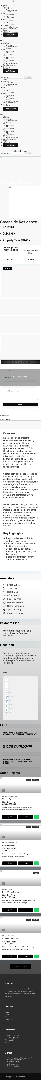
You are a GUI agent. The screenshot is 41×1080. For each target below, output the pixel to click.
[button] (20, 40)
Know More (9, 8)
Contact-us (9, 1019)
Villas (7, 16)
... (30, 809)
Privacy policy (9, 1040)
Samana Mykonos (10, 939)
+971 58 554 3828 (5, 419)
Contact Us (6, 31)
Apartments (10, 15)
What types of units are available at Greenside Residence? (20, 733)
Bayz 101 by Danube (11, 892)
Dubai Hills (9, 233)
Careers (8, 12)
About (7, 1014)
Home (5, 5)
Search (2, 77)
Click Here (10, 34)
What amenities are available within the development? (17, 747)
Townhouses (10, 18)
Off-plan (26, 240)
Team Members (11, 10)
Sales (10, 796)
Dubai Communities (9, 28)
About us (6, 7)
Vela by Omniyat (9, 799)
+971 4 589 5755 (4, 415)
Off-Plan (6, 25)
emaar (10, 226)
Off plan (14, 796)
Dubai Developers (12, 27)
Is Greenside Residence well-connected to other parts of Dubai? (17, 761)
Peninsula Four (8, 845)
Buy (4, 13)
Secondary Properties (12, 1035)
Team (7, 1017)
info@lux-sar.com (12, 1064)
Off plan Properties (11, 1038)
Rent (4, 19)
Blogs (5, 30)
